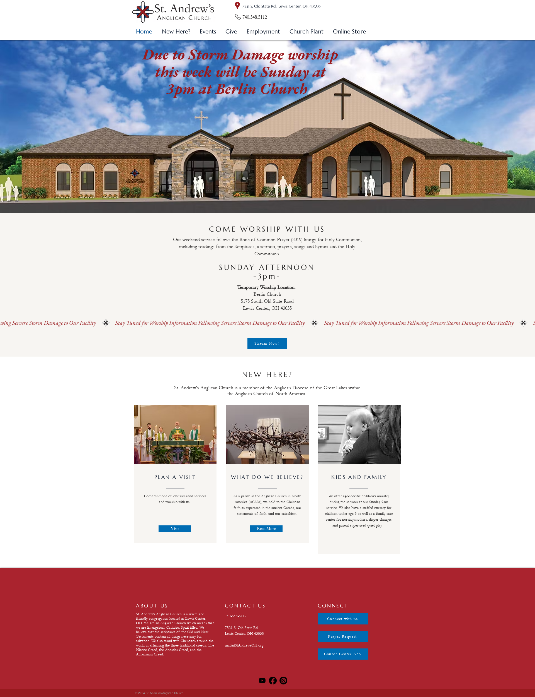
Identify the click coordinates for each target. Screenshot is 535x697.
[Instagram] (283, 680)
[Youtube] (262, 680)
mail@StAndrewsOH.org (244, 645)
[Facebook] (273, 680)
